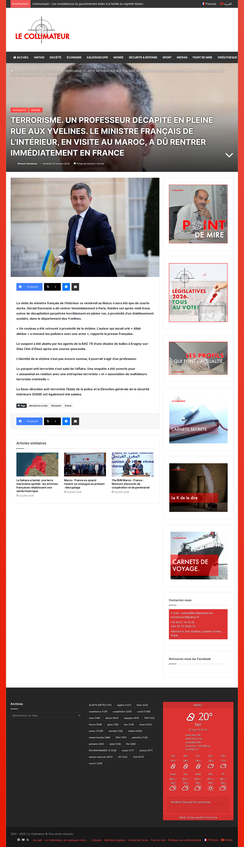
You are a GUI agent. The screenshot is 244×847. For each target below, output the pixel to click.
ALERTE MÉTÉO (100, 705)
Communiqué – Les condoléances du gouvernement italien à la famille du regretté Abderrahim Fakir (94, 3)
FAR (149, 718)
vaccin (95, 763)
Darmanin (56, 405)
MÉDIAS (182, 57)
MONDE (118, 57)
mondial (115, 731)
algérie (124, 705)
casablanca (98, 711)
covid (143, 711)
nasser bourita (99, 737)
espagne (131, 718)
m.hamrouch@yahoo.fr (185, 617)
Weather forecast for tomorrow (190, 802)
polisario (96, 743)
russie (128, 750)
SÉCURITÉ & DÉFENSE (143, 57)
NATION (39, 57)
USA (138, 756)
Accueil (18, 70)
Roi (131, 743)
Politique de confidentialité (184, 840)
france (68, 405)
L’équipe (97, 840)
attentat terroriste (38, 405)
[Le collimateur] (42, 29)
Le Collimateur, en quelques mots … (67, 840)
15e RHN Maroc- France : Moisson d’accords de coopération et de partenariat (131, 484)
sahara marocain (101, 756)
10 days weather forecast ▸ (198, 817)
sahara (146, 750)
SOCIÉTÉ (55, 57)
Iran (129, 724)
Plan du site (158, 840)
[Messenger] (66, 287)
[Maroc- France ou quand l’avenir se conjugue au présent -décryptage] (85, 464)
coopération (122, 711)
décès (112, 718)
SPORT (167, 57)
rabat (115, 743)
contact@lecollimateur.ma (197, 613)
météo (135, 731)
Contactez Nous (138, 840)
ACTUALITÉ (32, 70)
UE (122, 756)
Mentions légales (114, 840)
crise (94, 718)
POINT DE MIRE (202, 57)
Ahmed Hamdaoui (27, 163)
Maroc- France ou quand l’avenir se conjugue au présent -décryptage (84, 484)
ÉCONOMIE (74, 57)
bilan (142, 705)
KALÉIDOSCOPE (97, 57)
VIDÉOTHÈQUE (227, 57)
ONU (121, 737)
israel (145, 724)
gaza (113, 724)
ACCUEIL (22, 57)
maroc (96, 731)
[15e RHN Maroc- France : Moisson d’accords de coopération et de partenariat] (133, 464)
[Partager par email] (75, 287)
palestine (140, 737)
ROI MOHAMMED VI (102, 750)
